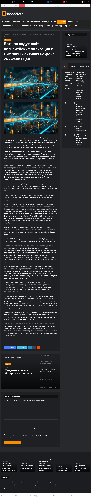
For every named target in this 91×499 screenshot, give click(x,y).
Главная (7, 34)
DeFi (76, 22)
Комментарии (84, 66)
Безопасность (8, 26)
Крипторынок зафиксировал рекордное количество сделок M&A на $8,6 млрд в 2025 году (75, 51)
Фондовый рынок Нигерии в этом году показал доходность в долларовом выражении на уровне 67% (19, 372)
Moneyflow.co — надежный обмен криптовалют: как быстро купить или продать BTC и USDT (81, 78)
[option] (30, 371)
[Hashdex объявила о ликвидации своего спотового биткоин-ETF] (70, 91)
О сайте (49, 496)
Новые (65, 66)
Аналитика (15, 22)
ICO (14, 482)
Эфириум (45, 22)
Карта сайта (66, 496)
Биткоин (25, 22)
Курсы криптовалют (68, 26)
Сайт (33, 428)
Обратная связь (57, 496)
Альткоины (35, 22)
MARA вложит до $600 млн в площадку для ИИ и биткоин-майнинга (81, 138)
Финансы (61, 22)
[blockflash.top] (12, 13)
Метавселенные (28, 26)
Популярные (73, 66)
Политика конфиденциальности (80, 496)
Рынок (53, 22)
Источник (7, 340)
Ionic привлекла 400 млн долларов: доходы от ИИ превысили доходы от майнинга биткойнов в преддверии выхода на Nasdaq (81, 112)
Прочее (54, 26)
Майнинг (6, 22)
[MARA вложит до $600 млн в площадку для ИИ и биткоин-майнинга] (70, 137)
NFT (17, 26)
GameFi (70, 22)
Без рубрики (51, 482)
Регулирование (43, 26)
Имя (5, 421)
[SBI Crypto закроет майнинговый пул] (70, 129)
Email (6, 428)
